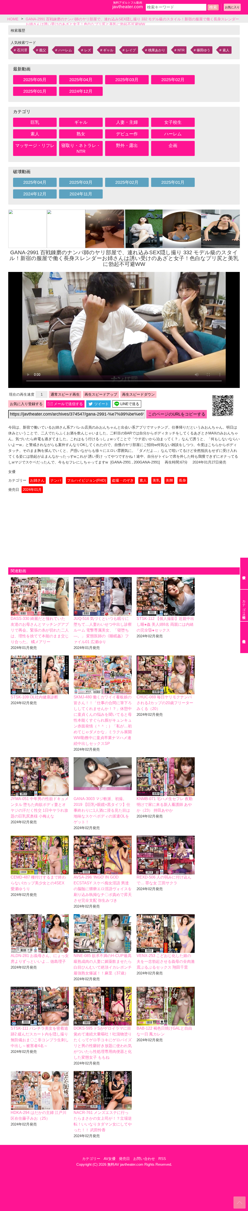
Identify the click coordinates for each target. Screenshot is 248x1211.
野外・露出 (127, 145)
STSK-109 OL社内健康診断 (34, 697)
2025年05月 (34, 79)
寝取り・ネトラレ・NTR (81, 148)
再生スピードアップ (101, 394)
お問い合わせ (144, 1159)
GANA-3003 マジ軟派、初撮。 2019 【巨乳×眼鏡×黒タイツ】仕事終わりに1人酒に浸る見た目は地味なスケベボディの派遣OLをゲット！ (102, 810)
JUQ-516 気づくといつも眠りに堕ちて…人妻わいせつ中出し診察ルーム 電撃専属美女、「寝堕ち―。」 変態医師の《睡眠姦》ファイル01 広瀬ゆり (103, 630)
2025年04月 (81, 79)
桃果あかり (156, 50)
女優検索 (244, 573)
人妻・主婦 (127, 122)
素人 (226, 50)
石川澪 (22, 50)
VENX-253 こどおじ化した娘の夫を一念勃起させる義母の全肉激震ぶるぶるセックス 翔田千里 (166, 961)
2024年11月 (81, 194)
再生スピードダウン (138, 394)
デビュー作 (127, 133)
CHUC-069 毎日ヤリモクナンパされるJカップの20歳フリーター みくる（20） (165, 703)
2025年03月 (127, 79)
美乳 (156, 480)
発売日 (124, 1159)
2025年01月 (34, 91)
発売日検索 (244, 637)
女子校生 (173, 122)
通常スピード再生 (65, 394)
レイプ (131, 50)
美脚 (169, 480)
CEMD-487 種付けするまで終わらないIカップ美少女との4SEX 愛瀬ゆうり (38, 883)
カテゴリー (91, 1159)
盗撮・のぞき (123, 480)
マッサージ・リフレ (34, 145)
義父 (42, 50)
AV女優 (110, 1159)
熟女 (81, 133)
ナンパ (55, 480)
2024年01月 (32, 489)
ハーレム (65, 50)
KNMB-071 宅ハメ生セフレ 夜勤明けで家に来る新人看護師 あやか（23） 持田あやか (165, 804)
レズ (87, 50)
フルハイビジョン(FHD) (86, 480)
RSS (162, 1159)
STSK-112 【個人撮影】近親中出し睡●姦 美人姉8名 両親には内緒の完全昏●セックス (165, 624)
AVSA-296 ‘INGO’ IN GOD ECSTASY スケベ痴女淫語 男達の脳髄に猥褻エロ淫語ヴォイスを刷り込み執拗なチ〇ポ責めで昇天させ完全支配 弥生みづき (103, 888)
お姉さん (37, 480)
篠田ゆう (203, 50)
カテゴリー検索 (244, 605)
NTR (181, 50)
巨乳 (35, 122)
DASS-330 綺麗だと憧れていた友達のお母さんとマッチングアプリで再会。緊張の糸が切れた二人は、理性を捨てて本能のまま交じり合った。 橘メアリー (40, 630)
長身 (182, 480)
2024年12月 (81, 91)
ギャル (108, 50)
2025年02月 (173, 79)
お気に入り (232, 7)
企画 (173, 145)
